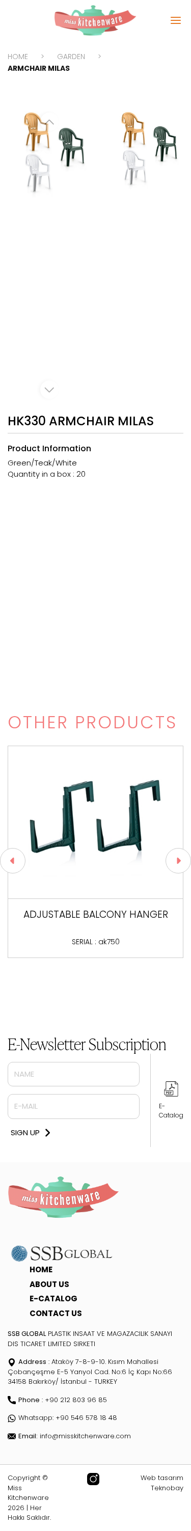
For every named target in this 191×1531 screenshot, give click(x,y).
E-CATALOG (53, 1298)
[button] (12, 860)
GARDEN (71, 56)
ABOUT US (49, 1284)
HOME (18, 56)
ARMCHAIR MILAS (39, 68)
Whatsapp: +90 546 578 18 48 (67, 1418)
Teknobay (167, 1488)
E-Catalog (171, 1110)
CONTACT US (56, 1313)
